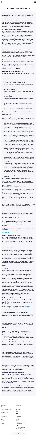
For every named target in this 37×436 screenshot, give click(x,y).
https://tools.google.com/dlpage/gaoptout (24, 206)
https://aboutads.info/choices (13, 205)
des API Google (27, 306)
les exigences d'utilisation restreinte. (13, 309)
